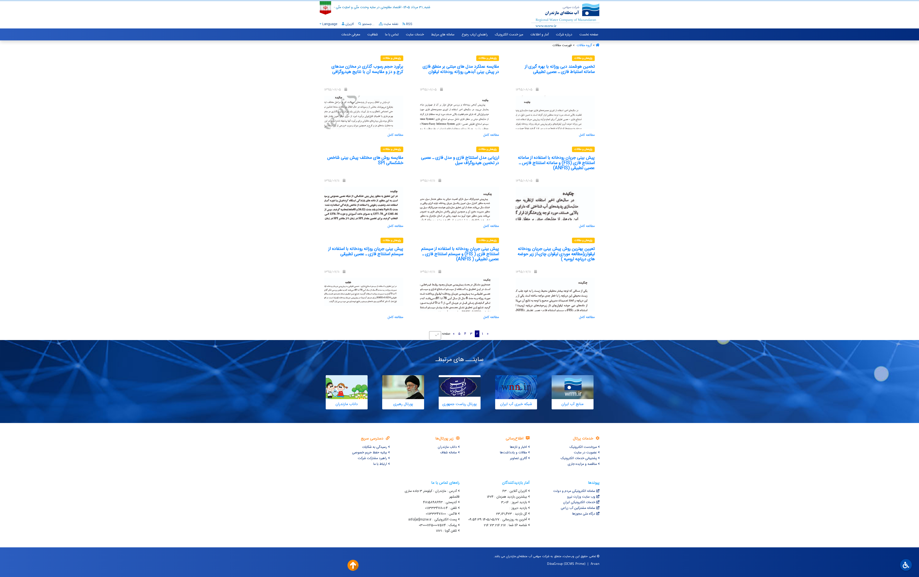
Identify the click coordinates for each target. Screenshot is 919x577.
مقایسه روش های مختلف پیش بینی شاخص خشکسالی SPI (365, 160)
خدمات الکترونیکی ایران (579, 502)
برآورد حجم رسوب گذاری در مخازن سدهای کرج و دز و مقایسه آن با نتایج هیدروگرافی (367, 69)
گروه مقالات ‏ (584, 45)
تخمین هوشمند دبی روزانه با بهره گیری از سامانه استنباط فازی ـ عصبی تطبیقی (560, 69)
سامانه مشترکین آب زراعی (578, 508)
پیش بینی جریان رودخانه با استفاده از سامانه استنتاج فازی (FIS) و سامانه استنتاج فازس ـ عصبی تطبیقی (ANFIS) (556, 163)
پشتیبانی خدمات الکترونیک (579, 458)
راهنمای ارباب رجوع (475, 35)
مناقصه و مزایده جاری (582, 464)
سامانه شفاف (448, 453)
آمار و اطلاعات (539, 35)
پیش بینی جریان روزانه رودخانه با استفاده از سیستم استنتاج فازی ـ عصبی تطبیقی (365, 251)
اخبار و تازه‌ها (518, 447)
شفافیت (372, 35)
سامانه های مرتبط (442, 35)
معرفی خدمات (350, 35)
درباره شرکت (564, 35)
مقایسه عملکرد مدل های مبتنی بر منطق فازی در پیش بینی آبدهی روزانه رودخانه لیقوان (461, 69)
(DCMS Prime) (574, 563)
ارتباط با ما (380, 464)
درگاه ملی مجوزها (583, 514)
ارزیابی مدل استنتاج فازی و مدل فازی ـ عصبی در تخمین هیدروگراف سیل (460, 160)
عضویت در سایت (585, 453)
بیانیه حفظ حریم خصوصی (369, 453)
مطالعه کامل (587, 135)
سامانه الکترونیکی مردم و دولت (574, 491)
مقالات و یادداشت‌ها (513, 453)
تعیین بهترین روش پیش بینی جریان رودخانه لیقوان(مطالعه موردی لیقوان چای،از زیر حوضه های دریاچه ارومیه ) (556, 254)
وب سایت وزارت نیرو (581, 497)
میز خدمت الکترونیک (509, 35)
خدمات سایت (415, 35)
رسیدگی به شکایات (374, 447)
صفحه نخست (588, 35)
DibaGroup (555, 563)
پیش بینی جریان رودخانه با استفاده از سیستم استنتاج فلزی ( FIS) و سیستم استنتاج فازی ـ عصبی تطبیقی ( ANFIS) (460, 254)
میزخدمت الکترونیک (583, 447)
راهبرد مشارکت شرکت (372, 458)
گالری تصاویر (518, 458)
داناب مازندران (447, 447)
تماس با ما (392, 35)
